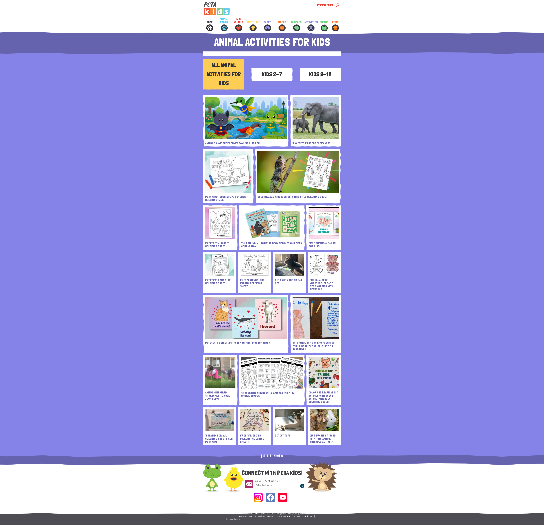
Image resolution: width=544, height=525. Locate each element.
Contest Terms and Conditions (267, 513)
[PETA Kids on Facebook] (270, 497)
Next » (278, 456)
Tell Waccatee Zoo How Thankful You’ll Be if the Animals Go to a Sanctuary (314, 346)
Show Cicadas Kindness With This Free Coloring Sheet (292, 197)
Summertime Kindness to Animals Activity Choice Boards (268, 394)
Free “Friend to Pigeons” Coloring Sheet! (252, 438)
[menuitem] (209, 28)
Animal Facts (224, 20)
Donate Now (286, 513)
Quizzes (296, 22)
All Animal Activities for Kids (224, 74)
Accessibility (260, 516)
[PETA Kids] (260, 8)
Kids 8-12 (320, 74)
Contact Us (237, 513)
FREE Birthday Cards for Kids (322, 244)
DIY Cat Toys (283, 435)
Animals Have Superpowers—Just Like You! (232, 143)
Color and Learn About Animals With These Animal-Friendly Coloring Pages (323, 397)
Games (267, 22)
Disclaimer (248, 513)
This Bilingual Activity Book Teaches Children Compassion (271, 245)
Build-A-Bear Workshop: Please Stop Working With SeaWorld (321, 284)
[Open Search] (338, 5)
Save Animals (239, 20)
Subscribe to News (245, 516)
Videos (282, 22)
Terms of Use (311, 513)
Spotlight (253, 22)
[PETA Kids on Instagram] (258, 497)
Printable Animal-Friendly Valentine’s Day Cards (237, 343)
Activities (310, 22)
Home (210, 22)
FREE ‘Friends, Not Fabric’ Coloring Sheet (252, 283)
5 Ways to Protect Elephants (312, 143)
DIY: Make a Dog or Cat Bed (288, 281)
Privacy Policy (298, 513)
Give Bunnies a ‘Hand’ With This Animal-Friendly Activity (323, 438)
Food (335, 22)
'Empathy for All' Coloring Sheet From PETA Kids (219, 438)
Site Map (270, 516)
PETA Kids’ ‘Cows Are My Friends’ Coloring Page (226, 198)
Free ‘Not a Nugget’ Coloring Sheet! (217, 244)
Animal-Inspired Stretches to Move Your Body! (217, 395)
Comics (324, 22)
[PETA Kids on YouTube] (282, 497)
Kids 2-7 (272, 74)
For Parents (325, 5)
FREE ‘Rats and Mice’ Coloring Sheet (218, 281)
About (228, 513)
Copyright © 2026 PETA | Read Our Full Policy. (295, 516)
